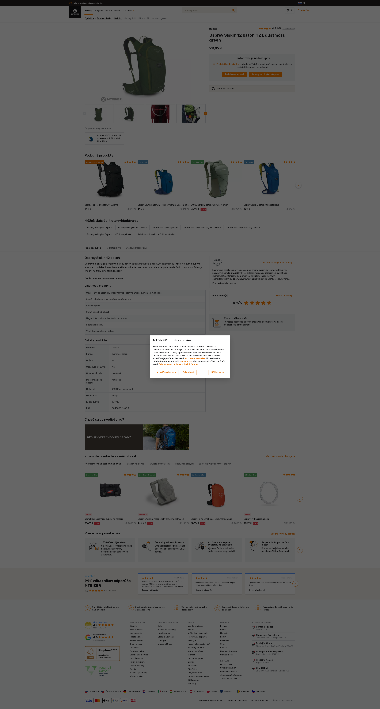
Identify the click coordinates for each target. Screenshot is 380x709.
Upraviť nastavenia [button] (166, 372)
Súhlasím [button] (217, 372)
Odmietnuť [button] (188, 372)
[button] (186, 361)
